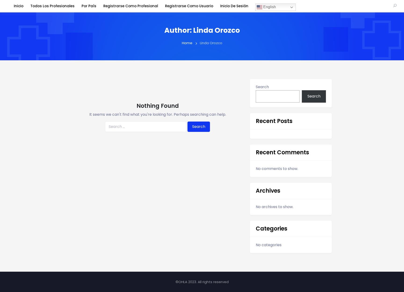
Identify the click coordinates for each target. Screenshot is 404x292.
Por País (89, 6)
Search (262, 87)
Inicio (18, 6)
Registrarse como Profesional (130, 6)
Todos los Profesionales (52, 6)
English (269, 7)
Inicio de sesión (234, 6)
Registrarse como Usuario (189, 6)
